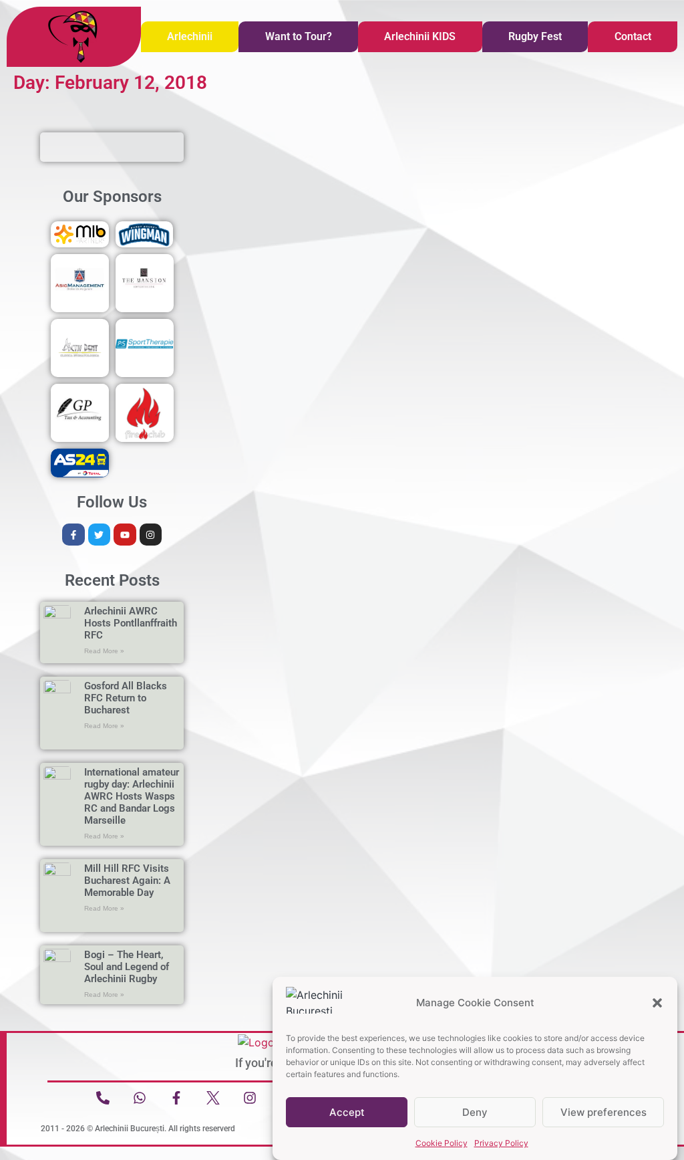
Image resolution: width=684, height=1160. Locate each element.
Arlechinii (189, 36)
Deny (475, 1112)
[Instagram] (151, 535)
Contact (633, 36)
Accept (347, 1112)
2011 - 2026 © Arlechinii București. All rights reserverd (138, 1128)
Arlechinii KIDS (420, 36)
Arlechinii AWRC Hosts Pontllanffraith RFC (130, 623)
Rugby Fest (535, 36)
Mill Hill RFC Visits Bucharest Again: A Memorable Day (127, 880)
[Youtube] (125, 535)
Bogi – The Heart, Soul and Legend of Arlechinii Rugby (126, 967)
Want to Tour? (298, 36)
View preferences (603, 1112)
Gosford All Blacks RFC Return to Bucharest (125, 698)
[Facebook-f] (73, 535)
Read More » (104, 651)
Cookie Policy (441, 1143)
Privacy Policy (501, 1143)
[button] (657, 1003)
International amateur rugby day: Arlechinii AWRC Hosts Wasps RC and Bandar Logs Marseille (131, 796)
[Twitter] (99, 535)
